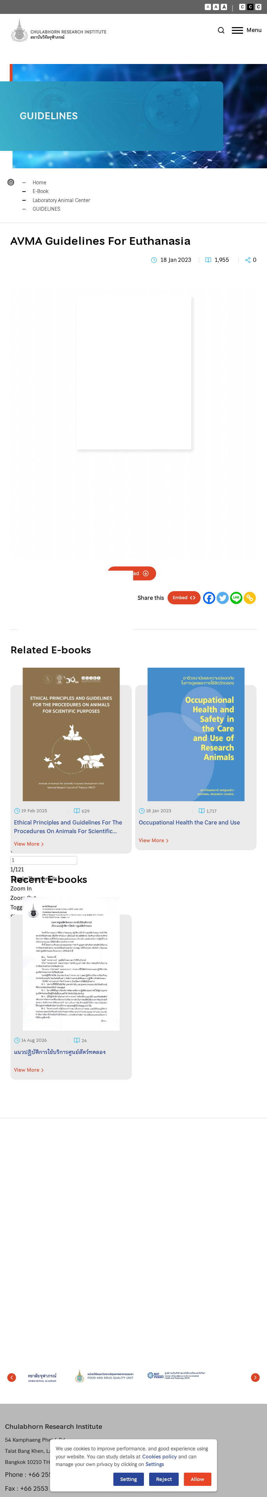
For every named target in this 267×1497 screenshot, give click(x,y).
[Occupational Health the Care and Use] (196, 769)
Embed (180, 597)
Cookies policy (159, 1456)
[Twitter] (223, 598)
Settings (155, 1464)
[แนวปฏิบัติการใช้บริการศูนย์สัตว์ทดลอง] (71, 997)
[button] (11, 1377)
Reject (164, 1479)
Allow (197, 1479)
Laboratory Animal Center (61, 200)
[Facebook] (209, 598)
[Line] (236, 598)
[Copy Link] (250, 598)
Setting (128, 1479)
